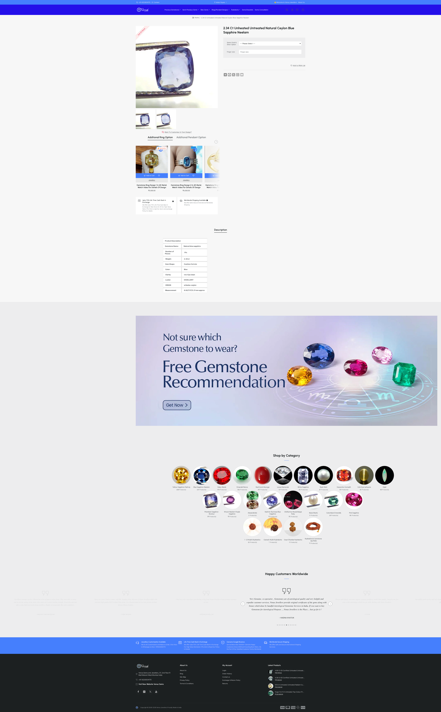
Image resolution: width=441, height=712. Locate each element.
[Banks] (298, 707)
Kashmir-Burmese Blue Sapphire (273, 513)
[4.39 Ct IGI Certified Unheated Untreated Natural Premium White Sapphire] (270, 679)
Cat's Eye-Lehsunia (364, 487)
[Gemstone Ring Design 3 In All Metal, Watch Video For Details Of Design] (221, 162)
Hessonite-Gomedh (344, 487)
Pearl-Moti (323, 487)
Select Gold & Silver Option (231, 43)
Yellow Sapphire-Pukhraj (181, 487)
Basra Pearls (313, 513)
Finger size (231, 52)
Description (220, 229)
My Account (227, 665)
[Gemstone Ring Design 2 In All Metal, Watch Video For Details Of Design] (186, 162)
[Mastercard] (288, 707)
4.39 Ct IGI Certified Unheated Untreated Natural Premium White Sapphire (290, 678)
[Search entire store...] (287, 9)
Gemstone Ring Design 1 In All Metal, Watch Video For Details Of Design (152, 186)
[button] (149, 175)
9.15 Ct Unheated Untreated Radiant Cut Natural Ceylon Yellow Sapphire (290, 685)
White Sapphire (303, 487)
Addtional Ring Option (160, 137)
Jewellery (152, 180)
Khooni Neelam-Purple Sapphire (232, 513)
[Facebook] (138, 691)
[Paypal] (303, 707)
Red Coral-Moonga (262, 487)
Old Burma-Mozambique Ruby (293, 513)
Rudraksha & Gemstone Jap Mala (313, 540)
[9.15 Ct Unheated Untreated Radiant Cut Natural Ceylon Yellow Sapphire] (270, 686)
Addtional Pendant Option (191, 137)
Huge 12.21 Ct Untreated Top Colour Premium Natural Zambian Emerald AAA (290, 692)
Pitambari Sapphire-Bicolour (212, 513)
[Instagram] (144, 691)
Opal (384, 487)
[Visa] (282, 707)
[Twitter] (150, 691)
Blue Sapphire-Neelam (202, 487)
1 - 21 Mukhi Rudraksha (252, 540)
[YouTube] (156, 691)
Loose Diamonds (283, 487)
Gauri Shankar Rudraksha (293, 540)
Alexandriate (252, 513)
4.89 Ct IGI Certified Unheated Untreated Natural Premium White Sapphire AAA (290, 670)
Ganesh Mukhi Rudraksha (273, 540)
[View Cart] (303, 9)
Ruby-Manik (222, 487)
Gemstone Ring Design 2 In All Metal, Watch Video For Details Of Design (186, 186)
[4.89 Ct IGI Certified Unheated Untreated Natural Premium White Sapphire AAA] (270, 671)
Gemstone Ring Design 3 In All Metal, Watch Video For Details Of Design (220, 186)
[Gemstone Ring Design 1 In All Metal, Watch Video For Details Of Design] (152, 162)
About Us (183, 665)
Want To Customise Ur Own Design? (178, 132)
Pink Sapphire (354, 513)
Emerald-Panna (242, 487)
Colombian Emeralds (333, 513)
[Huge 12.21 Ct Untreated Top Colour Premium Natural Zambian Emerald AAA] (270, 693)
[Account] (292, 9)
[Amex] (293, 707)
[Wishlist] (297, 9)
